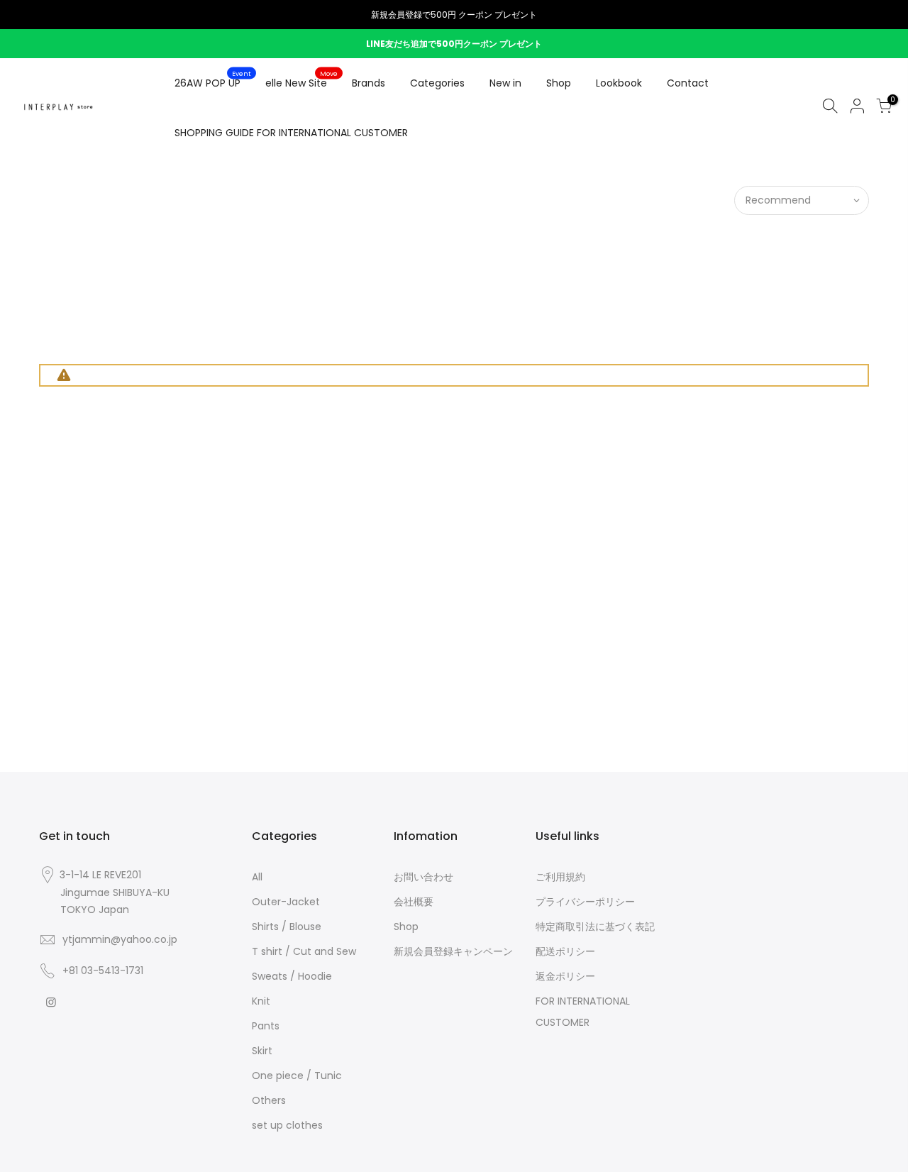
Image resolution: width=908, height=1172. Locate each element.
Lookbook (619, 83)
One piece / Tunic (297, 1075)
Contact (688, 83)
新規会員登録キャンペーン (453, 951)
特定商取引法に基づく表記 (595, 926)
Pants (265, 1026)
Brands (368, 83)
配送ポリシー (565, 951)
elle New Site (301, 80)
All (257, 877)
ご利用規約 (560, 877)
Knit (261, 1001)
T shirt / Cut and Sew (304, 951)
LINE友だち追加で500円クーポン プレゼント (454, 44)
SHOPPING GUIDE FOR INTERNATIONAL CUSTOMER (291, 133)
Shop (558, 83)
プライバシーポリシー (585, 902)
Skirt (262, 1051)
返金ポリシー (565, 976)
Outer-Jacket (286, 902)
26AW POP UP (213, 80)
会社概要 (413, 902)
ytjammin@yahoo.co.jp (119, 939)
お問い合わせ (423, 877)
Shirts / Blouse (286, 926)
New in (505, 83)
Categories (437, 83)
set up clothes (287, 1125)
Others (269, 1100)
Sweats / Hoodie (292, 976)
